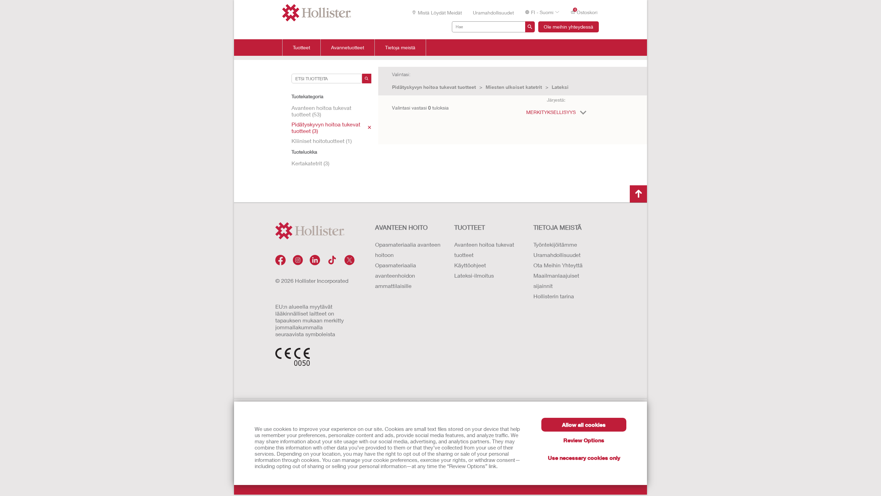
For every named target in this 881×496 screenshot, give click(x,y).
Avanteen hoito (401, 227)
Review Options (583, 440)
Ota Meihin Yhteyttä (558, 265)
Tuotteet (301, 47)
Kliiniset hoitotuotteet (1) (321, 140)
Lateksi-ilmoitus (474, 275)
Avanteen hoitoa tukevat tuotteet (484, 249)
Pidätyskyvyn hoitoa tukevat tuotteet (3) (325, 127)
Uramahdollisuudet (493, 13)
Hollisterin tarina (553, 296)
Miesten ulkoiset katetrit (514, 87)
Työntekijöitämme (555, 244)
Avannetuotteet (347, 47)
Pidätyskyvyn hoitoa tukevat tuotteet (434, 87)
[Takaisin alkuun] (638, 194)
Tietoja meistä (400, 47)
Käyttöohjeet (470, 265)
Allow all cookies (584, 424)
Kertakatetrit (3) (310, 163)
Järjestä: (556, 100)
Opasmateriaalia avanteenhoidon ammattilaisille (395, 275)
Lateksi (560, 87)
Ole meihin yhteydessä (568, 27)
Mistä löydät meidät (440, 13)
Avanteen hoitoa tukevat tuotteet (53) (321, 110)
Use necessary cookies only (584, 457)
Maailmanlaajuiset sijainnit (556, 280)
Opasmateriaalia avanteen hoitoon (407, 249)
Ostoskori (586, 11)
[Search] (366, 78)
